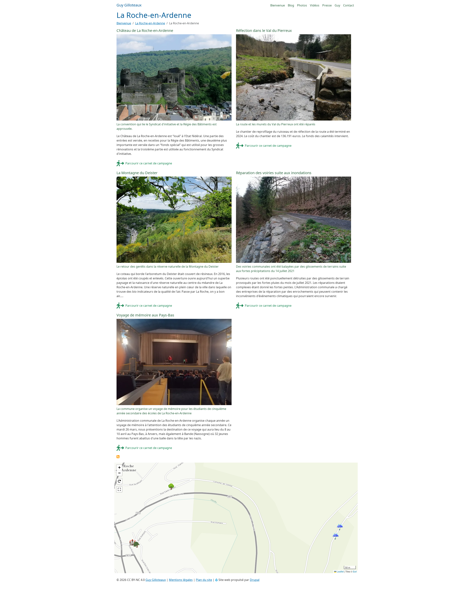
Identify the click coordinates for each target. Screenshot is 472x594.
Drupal (254, 580)
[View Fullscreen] (119, 489)
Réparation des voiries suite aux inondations (273, 172)
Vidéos (314, 5)
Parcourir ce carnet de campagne (148, 163)
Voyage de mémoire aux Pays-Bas (145, 315)
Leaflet (340, 571)
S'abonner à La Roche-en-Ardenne (118, 456)
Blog (291, 5)
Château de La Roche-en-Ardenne (145, 30)
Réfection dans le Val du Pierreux (264, 30)
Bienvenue (277, 5)
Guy (337, 5)
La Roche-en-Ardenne (150, 23)
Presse (327, 5)
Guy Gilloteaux (155, 580)
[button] (119, 467)
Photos (302, 5)
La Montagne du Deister (137, 172)
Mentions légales (181, 580)
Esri (355, 571)
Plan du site (204, 580)
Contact (348, 5)
